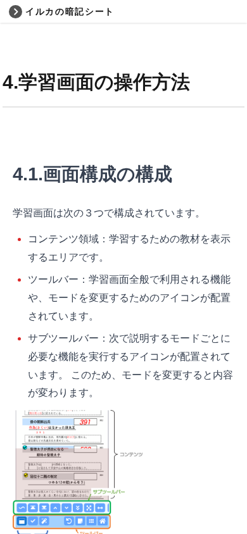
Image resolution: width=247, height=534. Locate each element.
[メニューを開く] (15, 11)
